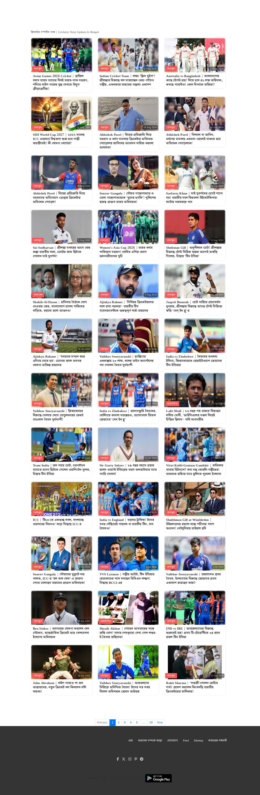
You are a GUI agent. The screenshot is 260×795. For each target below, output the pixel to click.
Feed (186, 740)
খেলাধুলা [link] (38, 69)
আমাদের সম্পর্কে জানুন (150, 740)
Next (160, 722)
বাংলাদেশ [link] (38, 295)
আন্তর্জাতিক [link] (172, 404)
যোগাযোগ (172, 740)
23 (151, 722)
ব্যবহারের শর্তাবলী (217, 740)
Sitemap (198, 740)
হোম (130, 740)
